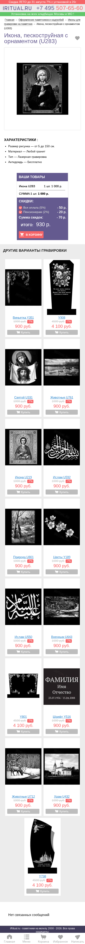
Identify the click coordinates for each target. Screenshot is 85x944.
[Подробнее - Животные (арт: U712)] (23, 777)
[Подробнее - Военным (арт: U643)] (62, 617)
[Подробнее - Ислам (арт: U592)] (62, 458)
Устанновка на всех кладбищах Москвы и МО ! (42, 14)
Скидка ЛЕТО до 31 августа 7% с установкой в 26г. (43, 2)
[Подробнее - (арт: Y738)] (42, 857)
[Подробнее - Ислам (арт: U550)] (23, 617)
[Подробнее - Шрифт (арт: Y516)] (62, 697)
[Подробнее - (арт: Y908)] (62, 298)
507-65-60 (59, 8)
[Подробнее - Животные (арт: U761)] (62, 378)
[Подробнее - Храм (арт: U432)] (62, 777)
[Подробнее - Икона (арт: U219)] (23, 458)
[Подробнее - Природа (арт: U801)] (23, 537)
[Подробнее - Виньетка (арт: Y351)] (23, 298)
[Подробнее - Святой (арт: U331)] (23, 378)
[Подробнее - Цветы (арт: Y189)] (62, 537)
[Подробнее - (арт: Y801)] (23, 697)
